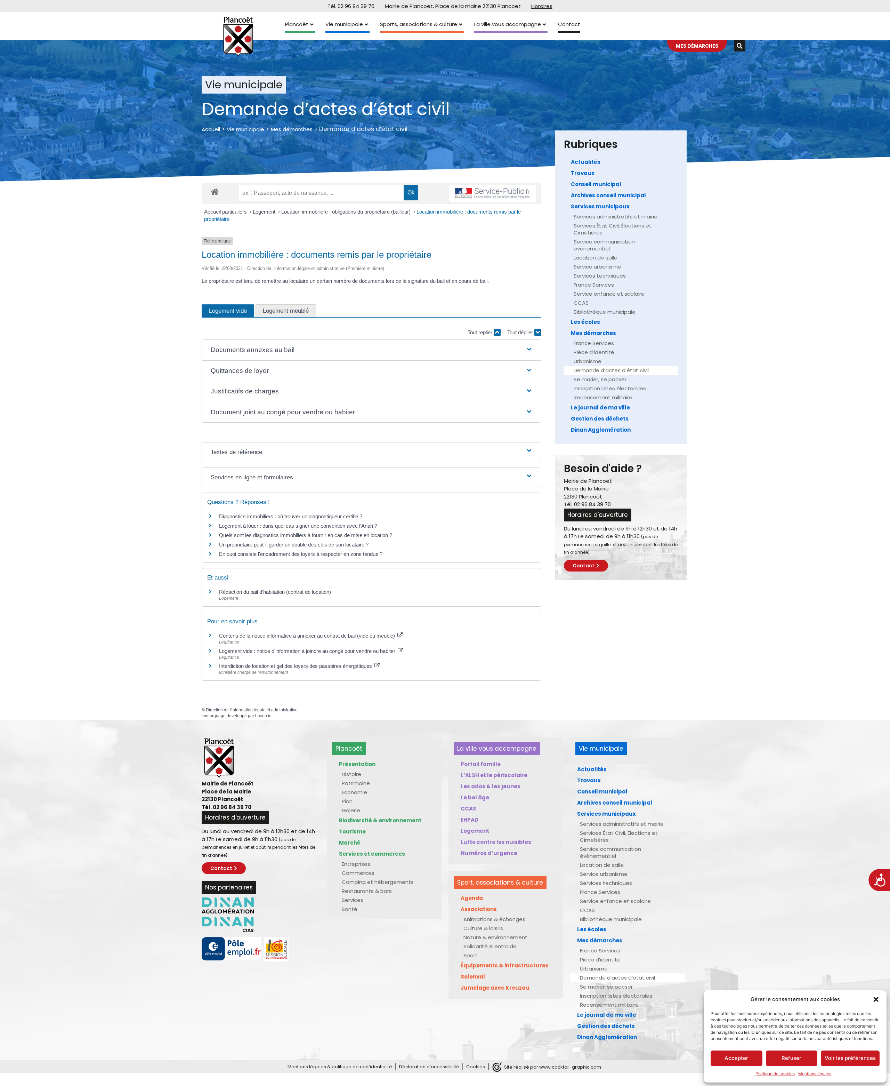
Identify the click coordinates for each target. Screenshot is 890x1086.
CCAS (581, 302)
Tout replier (481, 332)
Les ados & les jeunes (490, 786)
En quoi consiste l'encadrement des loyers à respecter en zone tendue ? (300, 554)
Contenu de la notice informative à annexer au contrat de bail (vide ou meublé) (307, 636)
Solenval (473, 976)
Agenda (472, 898)
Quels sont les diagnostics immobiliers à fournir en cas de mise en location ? (305, 535)
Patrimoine (356, 783)
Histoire (351, 774)
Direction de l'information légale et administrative (252, 710)
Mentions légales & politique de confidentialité (340, 1066)
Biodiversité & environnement (380, 820)
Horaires (541, 6)
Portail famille (481, 764)
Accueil (211, 129)
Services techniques (600, 275)
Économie (354, 792)
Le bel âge (475, 797)
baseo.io (263, 715)
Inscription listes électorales (610, 388)
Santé (349, 909)
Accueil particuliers (226, 212)
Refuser (791, 1058)
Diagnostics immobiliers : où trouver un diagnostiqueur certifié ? (290, 516)
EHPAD (469, 819)
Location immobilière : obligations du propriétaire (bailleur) (346, 212)
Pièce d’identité (594, 352)
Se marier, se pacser (600, 379)
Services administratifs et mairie (615, 216)
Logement (265, 212)
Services (352, 900)
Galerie (351, 810)
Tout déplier (520, 332)
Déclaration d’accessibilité (429, 1066)
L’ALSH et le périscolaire (494, 775)
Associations (479, 909)
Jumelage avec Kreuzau (495, 987)
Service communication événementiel (604, 245)
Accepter (736, 1058)
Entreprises (356, 864)
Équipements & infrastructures (505, 965)
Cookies (475, 1066)
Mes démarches (292, 129)
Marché (350, 842)
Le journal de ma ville (600, 407)
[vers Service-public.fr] (492, 193)
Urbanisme (587, 361)
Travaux (582, 173)
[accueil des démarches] (214, 191)
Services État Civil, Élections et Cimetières (613, 229)
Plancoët (296, 24)
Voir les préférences (850, 1058)
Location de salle (595, 257)
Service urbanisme (597, 266)
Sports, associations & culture (418, 24)
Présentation (357, 764)
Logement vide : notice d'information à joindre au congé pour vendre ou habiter (308, 651)
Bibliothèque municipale (605, 312)
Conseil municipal (596, 184)
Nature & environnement (495, 937)
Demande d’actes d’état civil (611, 370)
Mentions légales (814, 1073)
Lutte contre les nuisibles (496, 842)
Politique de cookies (775, 1073)
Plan (347, 801)
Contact (569, 24)
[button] (876, 999)
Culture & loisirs (483, 928)
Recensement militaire (603, 397)
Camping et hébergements (378, 882)
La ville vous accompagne (507, 24)
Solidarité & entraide (490, 946)
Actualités (585, 162)
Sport (470, 955)
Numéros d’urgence (489, 853)
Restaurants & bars (367, 891)
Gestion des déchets (600, 418)
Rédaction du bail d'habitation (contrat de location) (275, 592)
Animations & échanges (494, 919)
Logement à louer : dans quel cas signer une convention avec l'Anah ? (298, 526)
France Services (594, 284)
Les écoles (585, 322)
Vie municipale (344, 24)
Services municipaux (600, 206)
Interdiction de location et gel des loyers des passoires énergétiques (296, 666)
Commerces (358, 873)
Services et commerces (372, 853)
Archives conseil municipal (608, 195)
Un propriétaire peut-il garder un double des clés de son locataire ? (294, 545)
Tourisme (352, 831)
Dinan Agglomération (601, 429)
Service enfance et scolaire (609, 293)
